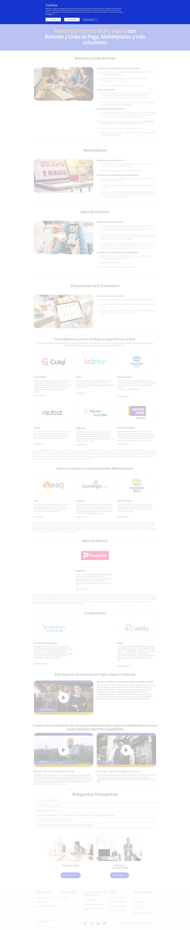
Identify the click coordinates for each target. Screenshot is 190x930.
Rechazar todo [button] (72, 19)
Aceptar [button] (53, 19)
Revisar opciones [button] (89, 19)
